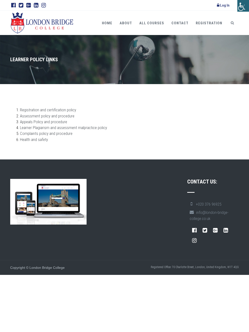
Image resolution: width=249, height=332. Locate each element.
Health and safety (34, 139)
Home (107, 23)
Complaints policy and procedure (46, 133)
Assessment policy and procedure (47, 116)
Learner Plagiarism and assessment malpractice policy (63, 127)
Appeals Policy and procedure (44, 121)
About (126, 23)
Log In (224, 5)
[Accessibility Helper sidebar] (243, 6)
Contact (179, 23)
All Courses (151, 23)
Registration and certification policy (48, 109)
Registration (209, 23)
